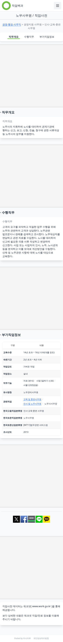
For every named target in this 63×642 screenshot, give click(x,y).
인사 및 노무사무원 (32, 403)
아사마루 (27, 638)
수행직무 (29, 36)
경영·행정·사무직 (11, 24)
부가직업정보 (47, 36)
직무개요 (14, 36)
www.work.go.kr (41, 606)
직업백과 (17, 6)
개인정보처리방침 (41, 638)
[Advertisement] (31, 75)
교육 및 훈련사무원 (32, 399)
